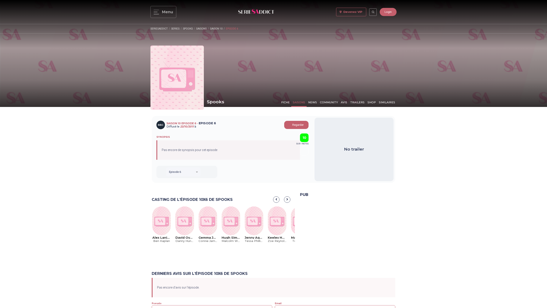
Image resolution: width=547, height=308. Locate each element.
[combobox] (183, 171)
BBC (160, 124)
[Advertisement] (347, 232)
